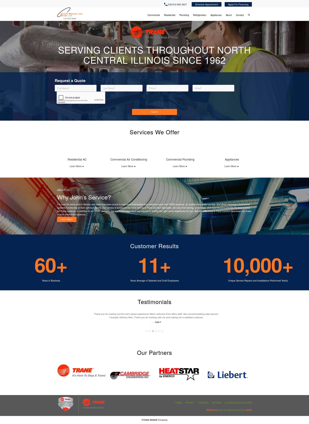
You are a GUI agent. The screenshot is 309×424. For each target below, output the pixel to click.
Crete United (150, 420)
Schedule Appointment (206, 4)
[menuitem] (176, 4)
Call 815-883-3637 (177, 4)
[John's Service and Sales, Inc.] (69, 13)
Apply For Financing (238, 4)
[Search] (249, 15)
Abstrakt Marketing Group (231, 409)
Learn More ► (77, 166)
